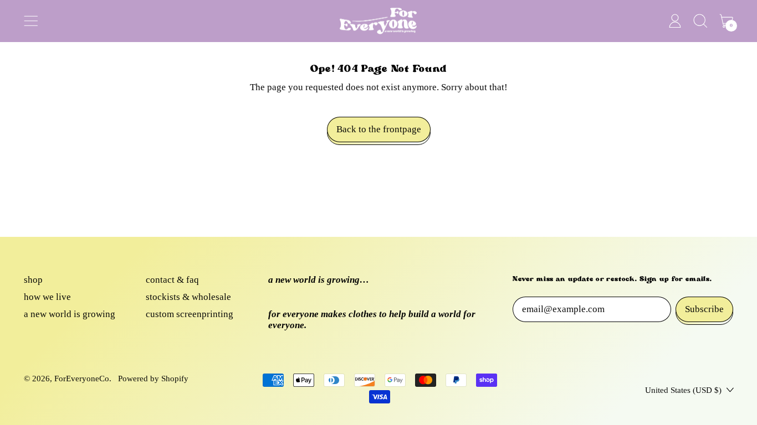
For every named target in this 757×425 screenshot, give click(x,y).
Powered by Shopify (153, 378)
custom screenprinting (189, 314)
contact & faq (172, 279)
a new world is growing (69, 314)
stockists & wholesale (188, 297)
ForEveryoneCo (81, 378)
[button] (701, 21)
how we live (47, 297)
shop (33, 279)
